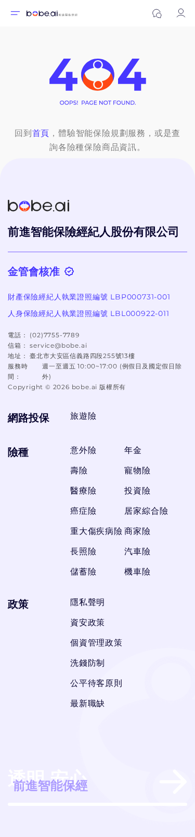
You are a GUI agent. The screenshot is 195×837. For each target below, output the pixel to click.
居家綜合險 (146, 511)
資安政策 (87, 622)
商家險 (137, 531)
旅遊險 (83, 416)
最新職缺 (87, 703)
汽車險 (137, 551)
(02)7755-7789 (54, 335)
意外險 (83, 450)
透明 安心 (48, 780)
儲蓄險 (83, 572)
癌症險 (83, 511)
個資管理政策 (96, 643)
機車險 (137, 572)
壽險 (79, 470)
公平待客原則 (96, 683)
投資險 (137, 491)
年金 (133, 450)
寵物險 (137, 470)
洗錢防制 (87, 663)
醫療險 (83, 491)
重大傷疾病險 (94, 531)
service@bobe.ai (58, 345)
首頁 (41, 133)
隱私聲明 (87, 602)
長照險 (83, 551)
